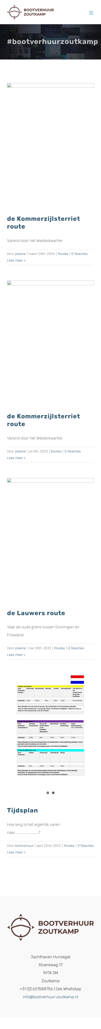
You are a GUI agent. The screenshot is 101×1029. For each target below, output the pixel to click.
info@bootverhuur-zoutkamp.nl (50, 996)
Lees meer (15, 260)
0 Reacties (79, 254)
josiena (20, 254)
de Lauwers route (36, 613)
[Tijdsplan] (50, 737)
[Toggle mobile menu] (91, 12)
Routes (63, 254)
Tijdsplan (22, 810)
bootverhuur (24, 846)
